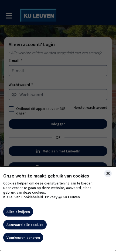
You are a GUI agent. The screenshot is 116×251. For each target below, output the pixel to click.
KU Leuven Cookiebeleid (23, 197)
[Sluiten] (108, 173)
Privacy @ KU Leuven (62, 197)
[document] (58, 208)
